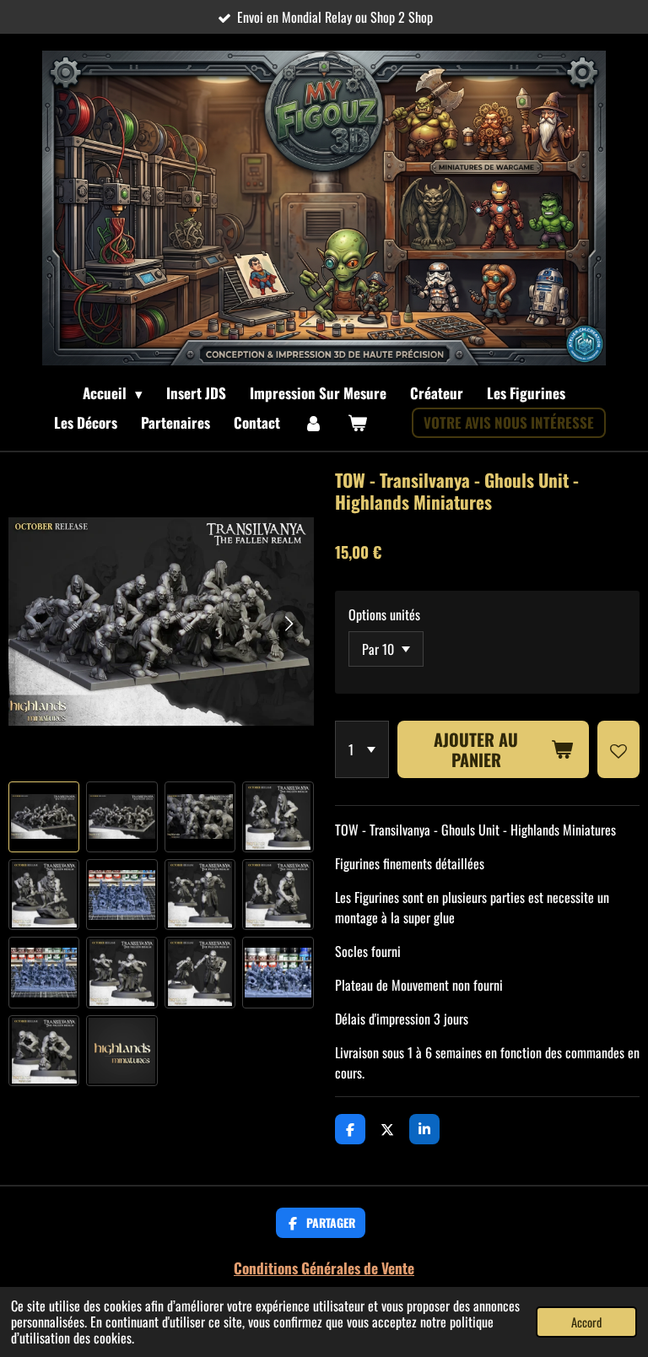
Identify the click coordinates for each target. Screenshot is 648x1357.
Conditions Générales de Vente (324, 1268)
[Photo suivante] (288, 622)
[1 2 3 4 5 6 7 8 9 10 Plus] (362, 749)
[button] (43, 816)
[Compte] (314, 423)
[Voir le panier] (358, 423)
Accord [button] (586, 1322)
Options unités (384, 614)
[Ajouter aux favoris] (618, 749)
